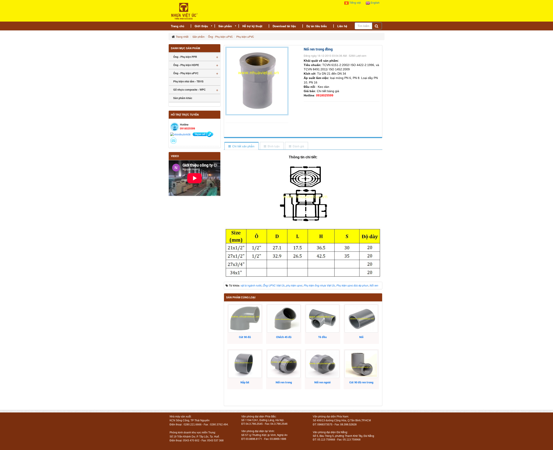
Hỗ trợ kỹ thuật (252, 26)
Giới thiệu (201, 26)
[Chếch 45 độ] (283, 319)
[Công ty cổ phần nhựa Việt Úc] (184, 10)
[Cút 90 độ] (245, 319)
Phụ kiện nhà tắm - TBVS (188, 81)
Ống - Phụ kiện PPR (185, 57)
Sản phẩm (225, 26)
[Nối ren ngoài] (322, 364)
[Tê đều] (322, 319)
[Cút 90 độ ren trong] (361, 364)
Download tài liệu (284, 26)
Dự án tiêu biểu (316, 26)
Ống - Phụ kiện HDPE (186, 65)
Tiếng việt (355, 2)
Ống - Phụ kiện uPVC (186, 73)
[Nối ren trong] (283, 364)
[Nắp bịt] (245, 364)
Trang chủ (177, 26)
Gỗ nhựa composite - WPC (189, 89)
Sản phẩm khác (182, 98)
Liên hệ (342, 26)
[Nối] (361, 319)
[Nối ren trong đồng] (257, 80)
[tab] (241, 146)
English (375, 2)
